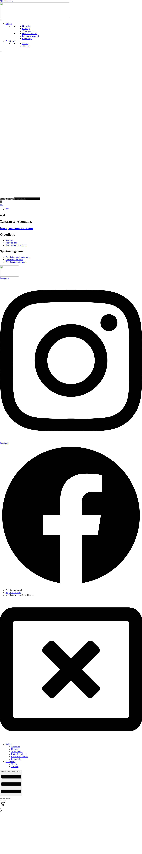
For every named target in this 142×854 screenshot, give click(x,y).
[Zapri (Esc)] (9, 798)
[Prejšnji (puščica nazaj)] (1, 800)
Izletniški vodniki (29, 33)
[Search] (1, 201)
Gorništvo (26, 26)
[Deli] (7, 798)
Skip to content (6, 1)
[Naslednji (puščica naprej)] (4, 800)
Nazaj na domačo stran (16, 228)
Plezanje (26, 28)
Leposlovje (27, 38)
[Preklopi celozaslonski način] (4, 798)
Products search (7, 199)
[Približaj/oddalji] (1, 798)
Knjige (9, 23)
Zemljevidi (10, 41)
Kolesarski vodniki (30, 36)
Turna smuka (28, 31)
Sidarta (25, 43)
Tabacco (26, 46)
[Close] (1, 51)
